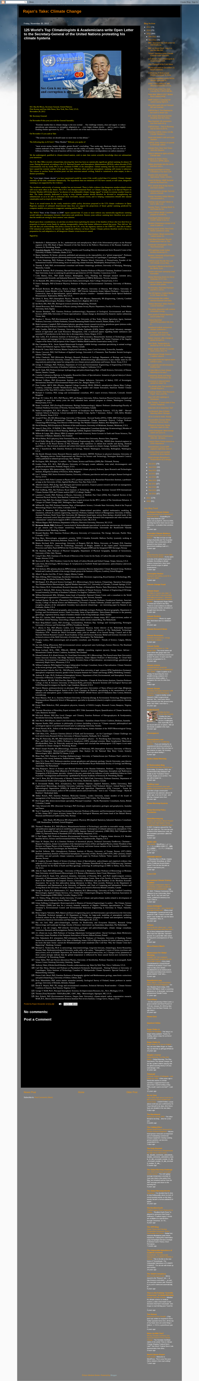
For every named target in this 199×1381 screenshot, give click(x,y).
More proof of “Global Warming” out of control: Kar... (160, 316)
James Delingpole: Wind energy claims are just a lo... (161, 432)
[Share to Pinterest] (76, 1004)
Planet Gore (152, 1017)
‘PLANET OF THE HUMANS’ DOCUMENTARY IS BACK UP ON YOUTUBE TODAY (159, 959)
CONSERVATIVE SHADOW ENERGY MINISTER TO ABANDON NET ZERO (160, 670)
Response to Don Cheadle (156, 1316)
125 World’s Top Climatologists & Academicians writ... (161, 60)
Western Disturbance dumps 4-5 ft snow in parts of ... (161, 224)
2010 (149, 501)
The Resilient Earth (155, 1208)
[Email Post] (60, 1004)
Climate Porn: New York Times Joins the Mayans (160, 149)
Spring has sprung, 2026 (156, 1117)
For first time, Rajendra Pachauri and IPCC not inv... (161, 289)
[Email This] (65, 1004)
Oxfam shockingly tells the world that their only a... (161, 165)
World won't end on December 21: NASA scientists (161, 69)
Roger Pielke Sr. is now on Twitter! (159, 1044)
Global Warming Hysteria (157, 803)
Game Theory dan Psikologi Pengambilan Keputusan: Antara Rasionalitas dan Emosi (158, 1231)
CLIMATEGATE (153, 710)
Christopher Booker (155, 574)
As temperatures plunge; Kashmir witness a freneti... (161, 192)
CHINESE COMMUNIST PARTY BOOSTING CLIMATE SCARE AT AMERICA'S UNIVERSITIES (159, 887)
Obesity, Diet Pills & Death (156, 1297)
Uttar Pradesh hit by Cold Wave (160, 64)
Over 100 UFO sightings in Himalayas (158, 398)
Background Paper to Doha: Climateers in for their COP (159, 171)
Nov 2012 (153, 40)
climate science (153, 665)
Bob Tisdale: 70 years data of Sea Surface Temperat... (161, 403)
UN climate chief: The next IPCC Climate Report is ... (161, 387)
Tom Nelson (152, 1314)
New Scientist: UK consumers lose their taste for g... (159, 122)
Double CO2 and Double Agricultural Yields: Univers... (160, 176)
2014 (149, 27)
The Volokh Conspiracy (156, 1274)
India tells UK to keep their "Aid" (160, 408)
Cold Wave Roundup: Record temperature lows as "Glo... (159, 240)
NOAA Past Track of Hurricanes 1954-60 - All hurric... (160, 437)
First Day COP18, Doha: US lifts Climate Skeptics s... (160, 133)
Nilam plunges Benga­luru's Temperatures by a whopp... (160, 458)
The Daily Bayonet (154, 1148)
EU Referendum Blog (155, 765)
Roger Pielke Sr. (153, 1042)
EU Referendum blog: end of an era (159, 767)
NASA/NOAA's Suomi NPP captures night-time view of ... (160, 448)
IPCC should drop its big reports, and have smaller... (161, 187)
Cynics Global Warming (156, 759)
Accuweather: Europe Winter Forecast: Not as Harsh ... (159, 421)
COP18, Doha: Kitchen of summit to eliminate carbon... (161, 144)
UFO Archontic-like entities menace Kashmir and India (160, 299)
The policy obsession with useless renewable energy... (161, 310)
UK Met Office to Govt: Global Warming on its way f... (159, 371)
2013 (149, 30)
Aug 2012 (153, 470)
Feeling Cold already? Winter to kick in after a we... (160, 203)
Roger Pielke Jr (153, 1029)
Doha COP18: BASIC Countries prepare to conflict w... (160, 213)
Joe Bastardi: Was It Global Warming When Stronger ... (160, 412)
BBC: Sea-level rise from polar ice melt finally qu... (161, 44)
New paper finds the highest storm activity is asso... (161, 361)
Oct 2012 (152, 464)
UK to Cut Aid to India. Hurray (159, 417)
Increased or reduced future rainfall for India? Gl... (159, 382)
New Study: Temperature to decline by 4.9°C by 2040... (160, 344)
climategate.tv (153, 733)
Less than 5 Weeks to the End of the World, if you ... (161, 267)
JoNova (150, 925)
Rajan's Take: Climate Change (52, 11)
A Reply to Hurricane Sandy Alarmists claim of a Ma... (159, 426)
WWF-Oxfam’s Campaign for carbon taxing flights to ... (159, 101)
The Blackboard (153, 1114)
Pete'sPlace (152, 999)
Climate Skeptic (153, 688)
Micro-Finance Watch (155, 946)
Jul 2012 (152, 474)
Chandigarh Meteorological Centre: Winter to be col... (159, 219)
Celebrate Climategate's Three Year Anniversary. (160, 246)
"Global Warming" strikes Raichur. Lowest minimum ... (161, 305)
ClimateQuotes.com (155, 740)
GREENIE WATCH (154, 857)
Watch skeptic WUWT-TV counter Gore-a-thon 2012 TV (161, 350)
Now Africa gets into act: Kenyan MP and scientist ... (161, 106)
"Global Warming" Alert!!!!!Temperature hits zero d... (160, 322)
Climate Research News (157, 629)
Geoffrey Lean (153, 784)
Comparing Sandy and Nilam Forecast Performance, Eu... (160, 377)
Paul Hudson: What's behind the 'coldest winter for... (161, 235)
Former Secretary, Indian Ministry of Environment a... (161, 197)
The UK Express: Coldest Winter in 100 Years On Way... (161, 294)
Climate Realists (154, 616)
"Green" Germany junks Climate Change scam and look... (160, 54)
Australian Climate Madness (158, 533)
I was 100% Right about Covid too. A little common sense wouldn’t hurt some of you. (159, 1100)
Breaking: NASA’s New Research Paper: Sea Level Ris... (161, 393)
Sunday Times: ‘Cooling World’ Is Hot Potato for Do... (161, 208)
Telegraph (151, 1074)
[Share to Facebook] (73, 1004)
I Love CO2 (151, 874)
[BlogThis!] (67, 1004)
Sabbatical (151, 1193)
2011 (149, 498)
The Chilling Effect (154, 1127)
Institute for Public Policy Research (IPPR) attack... (159, 160)
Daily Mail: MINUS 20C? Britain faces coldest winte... (160, 95)
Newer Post (30, 1092)
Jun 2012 (152, 477)
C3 (148, 552)
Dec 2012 (153, 36)
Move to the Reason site (156, 1276)
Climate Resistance (155, 635)
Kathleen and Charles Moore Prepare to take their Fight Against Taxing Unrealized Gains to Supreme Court (160, 823)
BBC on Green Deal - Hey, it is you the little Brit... (160, 49)
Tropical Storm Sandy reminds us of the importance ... (161, 442)
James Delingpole (154, 906)
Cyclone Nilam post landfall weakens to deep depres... (159, 453)
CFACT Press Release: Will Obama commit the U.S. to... (160, 85)
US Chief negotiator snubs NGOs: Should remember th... (161, 79)
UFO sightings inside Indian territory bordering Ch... (159, 251)
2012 (149, 34)
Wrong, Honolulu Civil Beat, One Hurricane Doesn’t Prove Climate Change (158, 1338)
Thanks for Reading (154, 1032)
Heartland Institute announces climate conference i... (160, 328)
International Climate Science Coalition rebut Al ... (159, 355)
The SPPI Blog (153, 1227)
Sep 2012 (153, 467)
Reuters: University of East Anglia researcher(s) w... (161, 257)
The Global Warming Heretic (158, 1191)
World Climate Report (156, 1354)
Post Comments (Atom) (44, 1097)
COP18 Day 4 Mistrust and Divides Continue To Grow (159, 74)
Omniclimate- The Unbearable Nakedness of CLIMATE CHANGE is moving (160, 1257)
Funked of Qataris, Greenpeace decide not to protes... (160, 283)
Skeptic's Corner (154, 1055)
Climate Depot (153, 591)
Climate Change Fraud (156, 584)
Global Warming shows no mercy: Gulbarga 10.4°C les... (161, 278)
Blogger (114, 1375)
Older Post (131, 1092)
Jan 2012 (152, 494)
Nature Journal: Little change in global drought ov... (160, 339)
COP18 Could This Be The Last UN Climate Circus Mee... (160, 262)
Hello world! (151, 844)
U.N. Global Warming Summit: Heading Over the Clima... (160, 117)
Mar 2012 (153, 487)
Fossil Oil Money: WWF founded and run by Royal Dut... (160, 181)
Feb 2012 (153, 490)
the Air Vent (152, 1095)
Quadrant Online (153, 1023)
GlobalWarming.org (155, 819)
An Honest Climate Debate (158, 512)
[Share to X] (70, 1004)
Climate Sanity (153, 646)
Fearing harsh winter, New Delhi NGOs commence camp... (161, 230)
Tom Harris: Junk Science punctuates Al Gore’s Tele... (160, 334)
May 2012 (153, 480)
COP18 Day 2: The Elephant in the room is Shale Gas (160, 111)
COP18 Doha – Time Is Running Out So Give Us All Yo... (161, 128)
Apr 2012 (152, 484)
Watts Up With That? (155, 1333)
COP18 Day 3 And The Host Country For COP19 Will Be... (160, 90)
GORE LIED (151, 842)
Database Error (152, 618)
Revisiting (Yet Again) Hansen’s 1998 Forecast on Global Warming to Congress (160, 693)
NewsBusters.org (154, 980)
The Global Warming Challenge (159, 1170)
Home (81, 1092)
